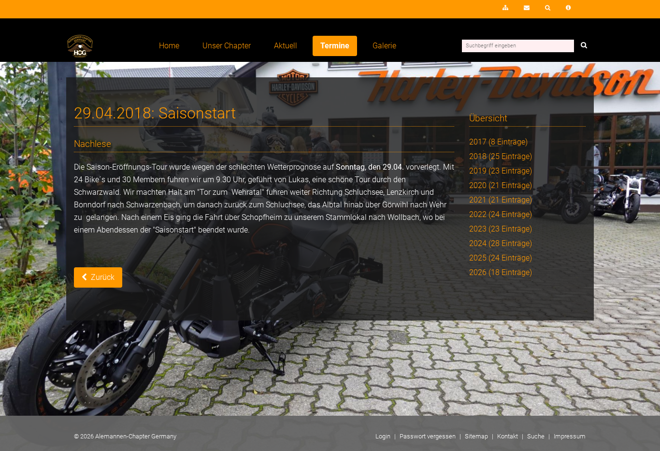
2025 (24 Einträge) (500, 257)
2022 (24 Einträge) (500, 214)
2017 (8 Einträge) (498, 141)
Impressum (568, 8)
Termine (334, 45)
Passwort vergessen (428, 436)
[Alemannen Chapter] (80, 55)
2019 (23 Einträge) (500, 170)
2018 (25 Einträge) (500, 156)
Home (169, 45)
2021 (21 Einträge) (500, 199)
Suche (547, 8)
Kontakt (526, 8)
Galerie (384, 45)
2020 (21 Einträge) (500, 185)
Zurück (103, 277)
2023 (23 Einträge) (500, 228)
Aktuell (285, 45)
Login (477, 11)
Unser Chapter (226, 45)
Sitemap (505, 8)
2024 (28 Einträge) (500, 243)
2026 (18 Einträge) (500, 272)
